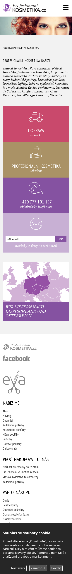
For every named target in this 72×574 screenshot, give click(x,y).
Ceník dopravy (10, 505)
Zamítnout (38, 568)
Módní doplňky (10, 434)
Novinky (7, 416)
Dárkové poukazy (12, 444)
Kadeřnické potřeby (13, 425)
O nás (6, 500)
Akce (5, 411)
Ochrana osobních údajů (16, 514)
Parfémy (7, 439)
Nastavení (18, 568)
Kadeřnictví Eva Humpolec (14, 382)
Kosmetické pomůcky (14, 430)
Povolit (56, 568)
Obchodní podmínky (13, 510)
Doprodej (8, 421)
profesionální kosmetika (26, 347)
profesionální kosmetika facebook (16, 358)
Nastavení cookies (13, 519)
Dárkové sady (10, 448)
